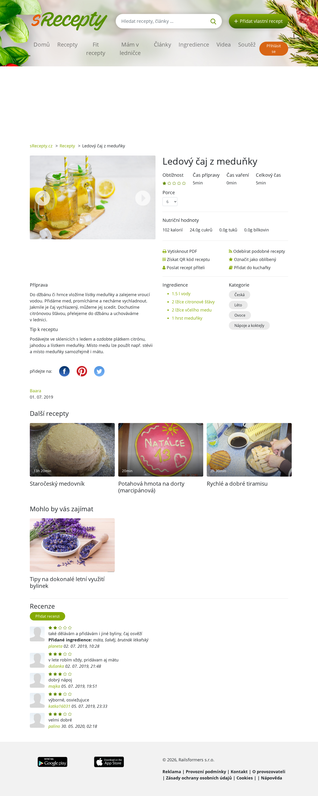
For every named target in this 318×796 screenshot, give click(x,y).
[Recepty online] (69, 20)
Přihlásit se (274, 48)
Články (162, 44)
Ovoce (239, 315)
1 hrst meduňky (187, 318)
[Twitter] (99, 371)
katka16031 (59, 706)
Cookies (245, 778)
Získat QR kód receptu (188, 259)
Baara (35, 390)
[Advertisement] (159, 101)
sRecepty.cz (41, 146)
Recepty (67, 44)
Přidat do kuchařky (252, 267)
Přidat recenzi (47, 616)
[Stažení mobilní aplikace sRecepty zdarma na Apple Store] (109, 761)
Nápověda (271, 778)
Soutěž (247, 44)
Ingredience (194, 44)
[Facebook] (64, 371)
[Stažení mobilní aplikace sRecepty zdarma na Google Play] (52, 761)
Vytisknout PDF (182, 251)
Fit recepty (95, 49)
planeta (55, 646)
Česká (239, 294)
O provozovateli (268, 771)
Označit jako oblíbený (255, 259)
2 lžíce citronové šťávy (193, 302)
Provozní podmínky (206, 771)
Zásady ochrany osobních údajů (199, 778)
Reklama (171, 771)
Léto (238, 305)
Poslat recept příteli (186, 267)
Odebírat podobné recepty (259, 251)
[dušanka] (37, 660)
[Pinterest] (82, 371)
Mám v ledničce (130, 49)
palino (54, 726)
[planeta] (37, 634)
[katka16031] (37, 700)
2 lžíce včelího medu (192, 310)
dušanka (56, 666)
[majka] (37, 680)
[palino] (37, 720)
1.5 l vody (181, 293)
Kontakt (239, 771)
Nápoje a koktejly (249, 325)
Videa (224, 44)
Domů (42, 44)
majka (54, 686)
